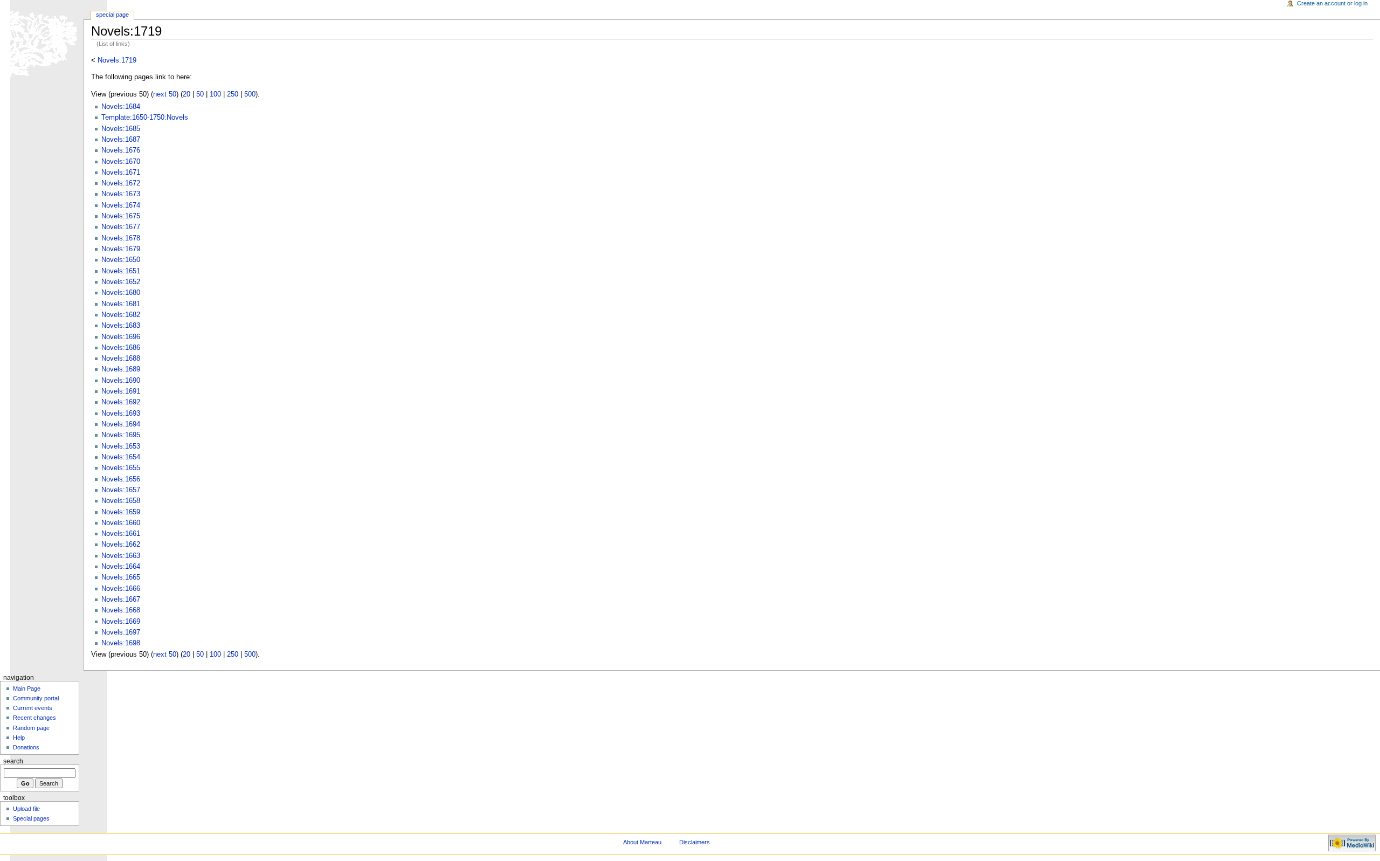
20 (186, 94)
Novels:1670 (120, 162)
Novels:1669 (120, 621)
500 (250, 94)
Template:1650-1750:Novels (144, 117)
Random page (31, 728)
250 (232, 94)
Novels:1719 (117, 60)
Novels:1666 (120, 589)
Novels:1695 (120, 435)
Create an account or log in (1332, 3)
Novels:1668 (120, 610)
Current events (32, 708)
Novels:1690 (120, 380)
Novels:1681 (120, 304)
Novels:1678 (120, 238)
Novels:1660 (120, 523)
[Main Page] (42, 42)
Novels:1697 (120, 632)
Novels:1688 (120, 358)
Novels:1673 (120, 194)
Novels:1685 (120, 129)
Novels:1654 (120, 457)
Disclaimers (694, 842)
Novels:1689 (120, 369)
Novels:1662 (120, 544)
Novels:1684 (120, 107)
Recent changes (34, 717)
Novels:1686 (120, 348)
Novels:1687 (120, 139)
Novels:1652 (120, 282)
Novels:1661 (120, 534)
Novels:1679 (120, 249)
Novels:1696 (120, 337)
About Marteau (642, 842)
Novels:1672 (120, 183)
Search (13, 761)
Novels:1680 (120, 293)
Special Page (112, 14)
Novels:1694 (120, 424)
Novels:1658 (120, 501)
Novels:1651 (120, 271)
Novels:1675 (120, 216)
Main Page (26, 688)
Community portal (36, 698)
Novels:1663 (120, 556)
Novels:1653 (120, 446)
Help (19, 737)
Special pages (31, 818)
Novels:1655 (120, 468)
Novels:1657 (120, 490)
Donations (26, 747)
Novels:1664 (120, 566)
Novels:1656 (120, 479)
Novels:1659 (120, 512)
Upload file (26, 808)
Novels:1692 (120, 402)
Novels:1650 (120, 260)
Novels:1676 (120, 150)
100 (215, 94)
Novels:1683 (120, 325)
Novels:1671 (120, 172)
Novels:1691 (120, 391)
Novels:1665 (120, 577)
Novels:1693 (120, 413)
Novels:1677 (120, 227)
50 (200, 94)
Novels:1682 (120, 315)
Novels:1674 (120, 205)
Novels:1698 (120, 643)
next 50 (164, 94)
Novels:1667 (120, 599)
